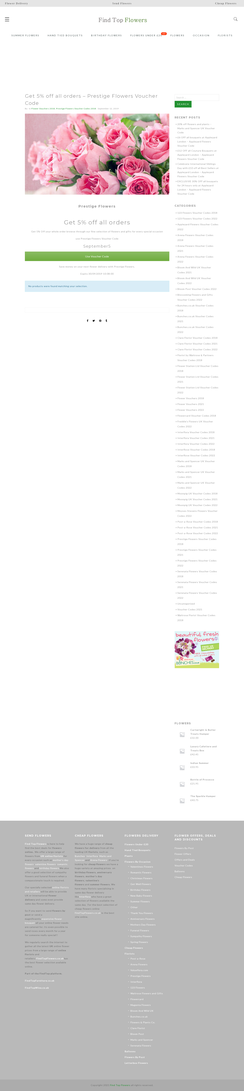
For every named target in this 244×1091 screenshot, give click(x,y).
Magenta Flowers (140, 1005)
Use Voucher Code (97, 256)
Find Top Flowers (35, 843)
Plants (129, 855)
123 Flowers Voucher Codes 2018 (197, 212)
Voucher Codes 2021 (189, 609)
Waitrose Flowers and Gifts (146, 993)
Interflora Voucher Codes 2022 (196, 443)
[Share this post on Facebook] (87, 318)
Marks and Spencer (141, 1039)
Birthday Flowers (106, 35)
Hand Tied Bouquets (65, 35)
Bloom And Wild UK (142, 1010)
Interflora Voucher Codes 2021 (196, 438)
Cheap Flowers (134, 947)
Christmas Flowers (141, 878)
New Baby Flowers (141, 895)
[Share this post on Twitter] (93, 318)
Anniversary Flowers (142, 918)
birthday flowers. (50, 868)
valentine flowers (45, 864)
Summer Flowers (25, 35)
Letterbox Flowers (136, 1063)
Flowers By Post (135, 1057)
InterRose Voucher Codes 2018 (196, 449)
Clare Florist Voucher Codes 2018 (197, 337)
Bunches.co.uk (139, 1016)
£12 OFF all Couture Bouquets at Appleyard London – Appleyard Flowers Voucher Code (197, 154)
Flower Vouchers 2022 (190, 409)
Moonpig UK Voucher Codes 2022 (197, 505)
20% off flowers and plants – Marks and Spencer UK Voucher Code (196, 128)
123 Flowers (137, 987)
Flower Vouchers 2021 (190, 404)
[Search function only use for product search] (235, 19)
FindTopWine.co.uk (37, 987)
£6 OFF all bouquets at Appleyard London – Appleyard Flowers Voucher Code (197, 141)
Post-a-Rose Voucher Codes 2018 (197, 521)
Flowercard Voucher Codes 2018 (196, 415)
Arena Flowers (98, 860)
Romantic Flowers (141, 872)
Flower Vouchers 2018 (43, 108)
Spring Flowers (139, 942)
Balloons (130, 1051)
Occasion (201, 35)
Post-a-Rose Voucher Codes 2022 (197, 533)
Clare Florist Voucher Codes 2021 (197, 343)
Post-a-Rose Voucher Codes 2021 (197, 527)
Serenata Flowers (140, 1045)
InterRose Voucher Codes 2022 (196, 455)
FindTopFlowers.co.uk (50, 958)
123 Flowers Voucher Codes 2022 (197, 218)
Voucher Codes (184, 865)
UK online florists (52, 856)
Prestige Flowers (140, 976)
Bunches (80, 856)
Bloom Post (137, 1034)
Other (134, 907)
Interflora (92, 856)
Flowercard (137, 999)
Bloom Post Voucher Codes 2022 (197, 289)
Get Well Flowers (140, 884)
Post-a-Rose (137, 958)
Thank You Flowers (141, 913)
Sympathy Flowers (141, 936)
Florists (225, 35)
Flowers (177, 35)
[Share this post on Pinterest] (100, 318)
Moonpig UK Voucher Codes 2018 (197, 493)
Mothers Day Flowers (143, 924)
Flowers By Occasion (138, 861)
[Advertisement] (122, 59)
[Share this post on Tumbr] (106, 318)
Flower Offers (183, 853)
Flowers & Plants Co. (142, 1022)
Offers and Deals (185, 859)
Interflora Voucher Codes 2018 (196, 432)
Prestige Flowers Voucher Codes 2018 (76, 108)
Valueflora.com (139, 970)
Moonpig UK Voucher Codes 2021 (197, 499)
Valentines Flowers (141, 866)
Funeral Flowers (139, 930)
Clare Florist (137, 1028)
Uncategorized (186, 603)
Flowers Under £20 (146, 35)
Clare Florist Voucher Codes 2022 (197, 349)
